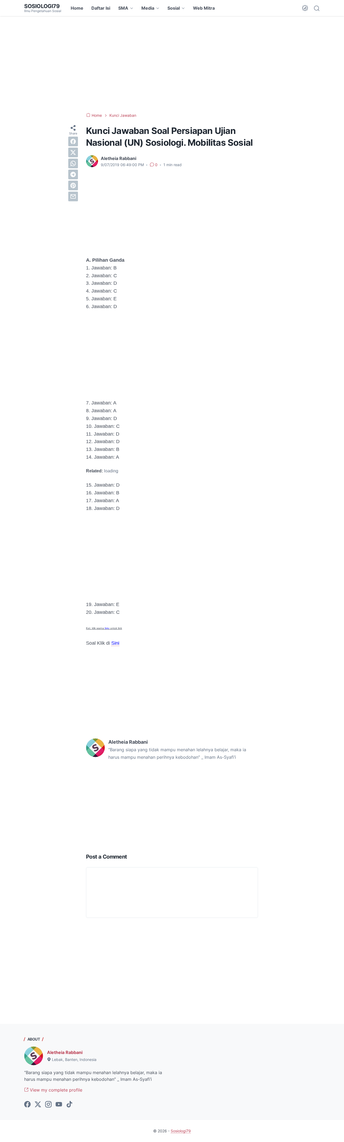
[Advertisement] (172, 64)
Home (77, 8)
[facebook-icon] (27, 1104)
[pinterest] (73, 185)
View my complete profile (55, 1090)
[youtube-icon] (59, 1104)
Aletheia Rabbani (65, 1052)
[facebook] (73, 141)
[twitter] (73, 152)
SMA (123, 8)
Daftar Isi (100, 8)
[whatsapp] (73, 163)
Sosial (173, 8)
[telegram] (73, 174)
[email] (73, 196)
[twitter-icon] (38, 1104)
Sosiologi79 (42, 6)
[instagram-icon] (48, 1104)
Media (147, 8)
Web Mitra (204, 8)
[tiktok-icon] (69, 1104)
